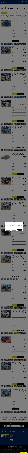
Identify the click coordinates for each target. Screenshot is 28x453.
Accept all (20, 229)
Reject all (8, 229)
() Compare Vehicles (24, 452)
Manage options (14, 229)
